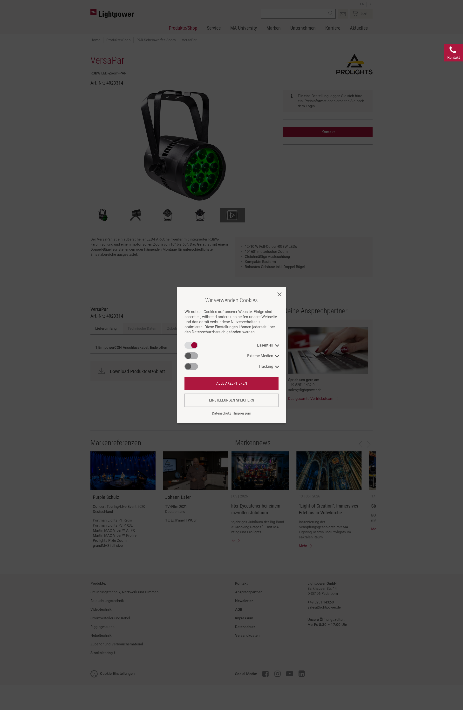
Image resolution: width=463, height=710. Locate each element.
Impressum (242, 413)
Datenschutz (221, 413)
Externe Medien (260, 356)
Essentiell (265, 345)
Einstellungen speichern (231, 400)
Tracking (266, 366)
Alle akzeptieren (231, 383)
